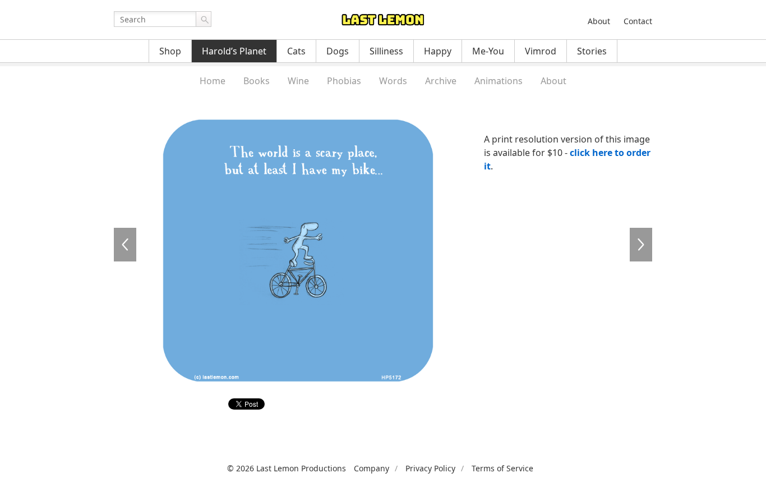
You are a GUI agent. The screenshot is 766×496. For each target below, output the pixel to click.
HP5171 (125, 244)
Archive (440, 81)
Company (371, 468)
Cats (296, 51)
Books (256, 81)
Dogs (337, 51)
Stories (592, 51)
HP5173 (641, 244)
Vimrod (540, 51)
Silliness (386, 51)
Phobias (344, 81)
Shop (170, 51)
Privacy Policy (430, 468)
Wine (298, 81)
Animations (498, 81)
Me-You (488, 51)
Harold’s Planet (234, 51)
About (599, 21)
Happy (437, 51)
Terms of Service (502, 468)
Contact (638, 21)
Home (212, 81)
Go (203, 19)
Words (393, 81)
